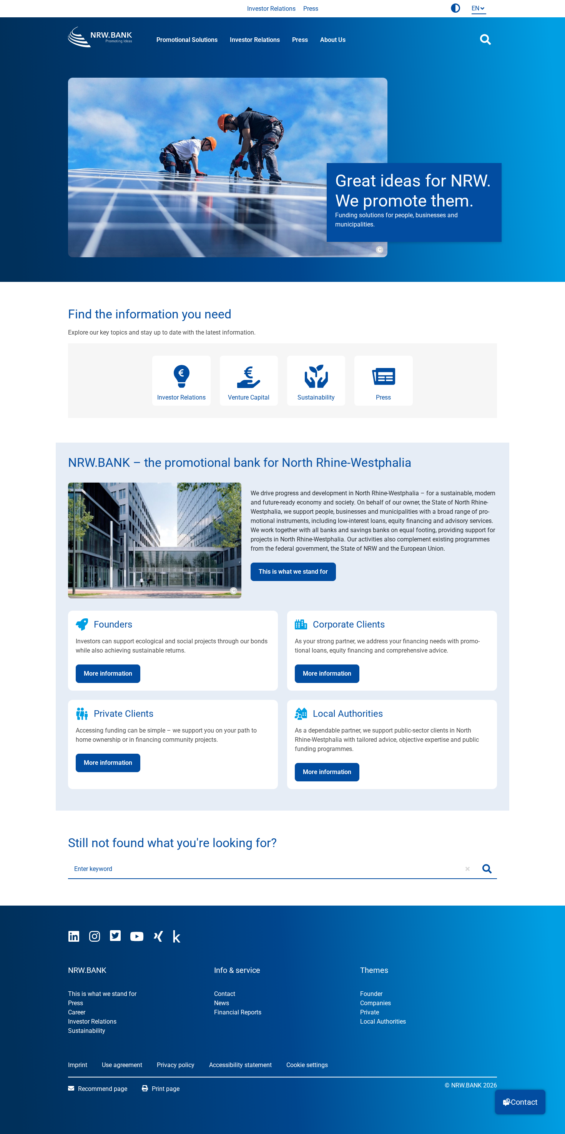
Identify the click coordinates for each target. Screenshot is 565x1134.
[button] (520, 1102)
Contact (224, 993)
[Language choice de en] (477, 9)
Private (369, 1012)
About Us (333, 39)
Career (76, 1012)
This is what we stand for (102, 993)
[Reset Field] (467, 869)
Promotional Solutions (187, 39)
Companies (375, 1003)
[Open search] (485, 40)
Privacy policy (175, 1065)
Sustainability (86, 1030)
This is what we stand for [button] (293, 571)
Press (310, 8)
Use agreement (122, 1065)
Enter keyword (93, 869)
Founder (371, 993)
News (221, 1003)
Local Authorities (383, 1021)
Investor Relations (271, 8)
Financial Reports (237, 1012)
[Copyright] (379, 249)
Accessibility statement (240, 1065)
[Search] (487, 869)
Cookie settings (307, 1065)
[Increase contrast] (455, 8)
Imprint (77, 1065)
